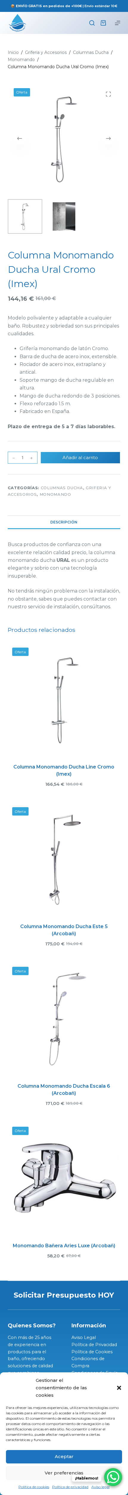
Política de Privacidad (94, 1344)
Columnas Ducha (62, 487)
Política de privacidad (70, 1487)
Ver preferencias (64, 1473)
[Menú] (117, 23)
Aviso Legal (83, 1337)
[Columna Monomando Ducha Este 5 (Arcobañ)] (64, 859)
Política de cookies (33, 1487)
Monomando (55, 494)
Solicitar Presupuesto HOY (64, 1295)
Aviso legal (100, 1487)
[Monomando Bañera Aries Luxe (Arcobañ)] (64, 1178)
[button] (119, 1388)
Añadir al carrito (80, 457)
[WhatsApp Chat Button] (113, 1477)
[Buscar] (92, 23)
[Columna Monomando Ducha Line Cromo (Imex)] (64, 699)
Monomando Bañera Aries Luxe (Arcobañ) (64, 1245)
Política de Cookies (92, 1351)
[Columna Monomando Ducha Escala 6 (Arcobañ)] (64, 1018)
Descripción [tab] (63, 522)
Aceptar (64, 1456)
